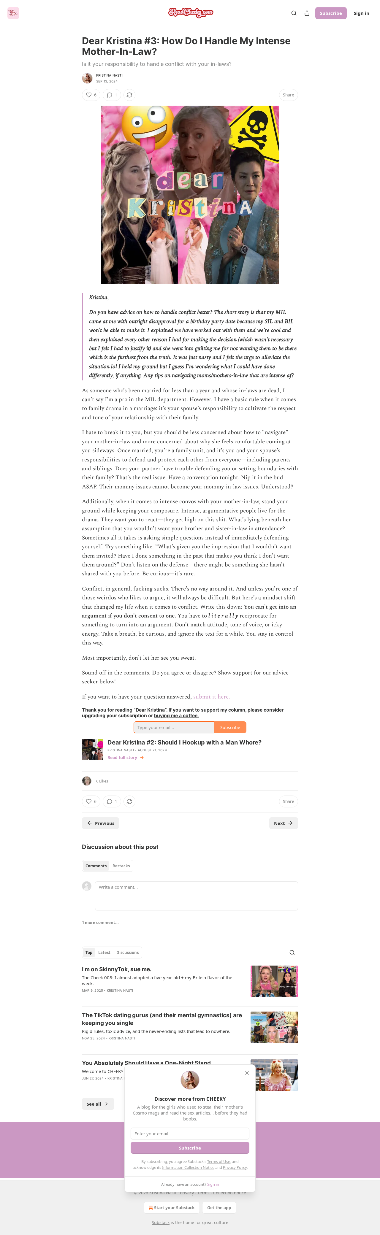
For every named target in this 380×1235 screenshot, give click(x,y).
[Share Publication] (307, 13)
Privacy (187, 1193)
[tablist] (107, 866)
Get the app (219, 1207)
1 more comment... (100, 922)
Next (279, 823)
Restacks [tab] (121, 866)
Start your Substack (174, 1207)
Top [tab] (89, 952)
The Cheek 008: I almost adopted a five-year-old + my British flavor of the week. (157, 980)
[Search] (294, 13)
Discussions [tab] (127, 952)
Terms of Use (218, 1161)
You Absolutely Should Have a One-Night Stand (146, 1063)
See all (94, 1104)
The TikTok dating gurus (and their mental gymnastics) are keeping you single (162, 1019)
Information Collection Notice (188, 1167)
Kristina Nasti (109, 75)
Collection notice (229, 1193)
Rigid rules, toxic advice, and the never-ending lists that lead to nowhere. (156, 1031)
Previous (104, 823)
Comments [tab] (96, 866)
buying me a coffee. (176, 715)
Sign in (361, 13)
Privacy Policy (235, 1167)
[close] (247, 1073)
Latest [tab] (104, 952)
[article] (190, 983)
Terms (203, 1193)
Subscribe (331, 13)
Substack (161, 1222)
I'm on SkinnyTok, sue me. (117, 969)
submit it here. (211, 697)
